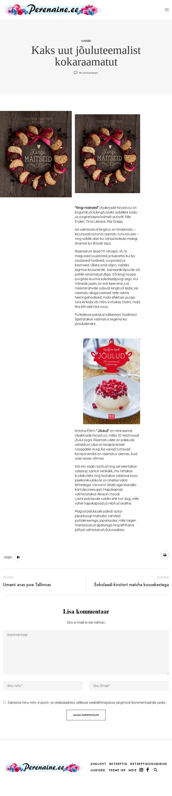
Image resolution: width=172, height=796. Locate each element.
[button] (156, 771)
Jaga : (8, 557)
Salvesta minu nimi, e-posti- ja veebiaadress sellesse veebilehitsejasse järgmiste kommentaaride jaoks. (87, 702)
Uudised (86, 40)
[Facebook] (18, 557)
